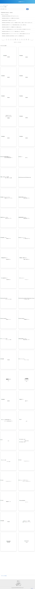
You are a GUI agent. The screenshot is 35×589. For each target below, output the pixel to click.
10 (26, 39)
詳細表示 (17, 16)
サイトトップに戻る (4, 575)
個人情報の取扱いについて (18, 584)
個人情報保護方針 (18, 583)
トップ (1, 5)
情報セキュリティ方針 (18, 585)
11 (28, 39)
